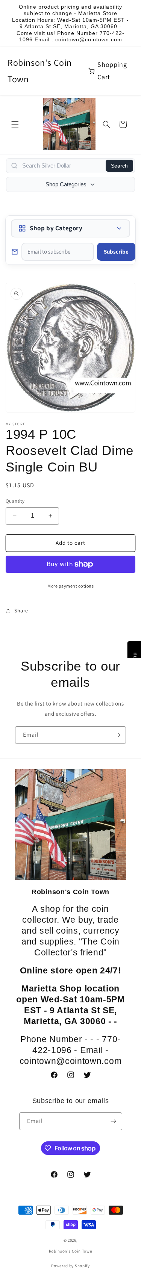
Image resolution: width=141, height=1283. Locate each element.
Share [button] (21, 610)
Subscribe (116, 251)
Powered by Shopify (70, 1265)
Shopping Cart (112, 70)
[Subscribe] (117, 735)
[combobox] (62, 166)
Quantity (15, 501)
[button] (15, 124)
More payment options (70, 586)
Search (119, 166)
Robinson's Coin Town (40, 70)
